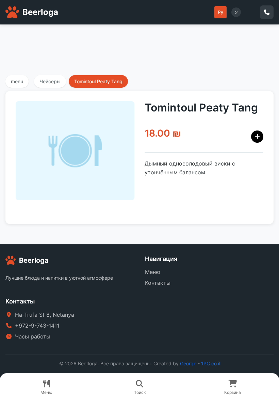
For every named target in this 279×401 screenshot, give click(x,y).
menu (17, 81)
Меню (152, 271)
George (188, 363)
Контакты (157, 282)
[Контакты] (267, 12)
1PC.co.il (210, 363)
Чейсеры (50, 81)
